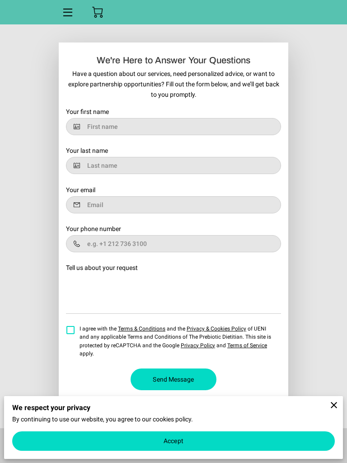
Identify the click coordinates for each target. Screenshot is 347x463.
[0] (97, 12)
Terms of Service (247, 345)
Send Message (173, 379)
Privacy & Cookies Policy (216, 329)
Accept (173, 440)
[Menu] (67, 12)
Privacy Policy (198, 345)
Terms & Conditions (141, 329)
